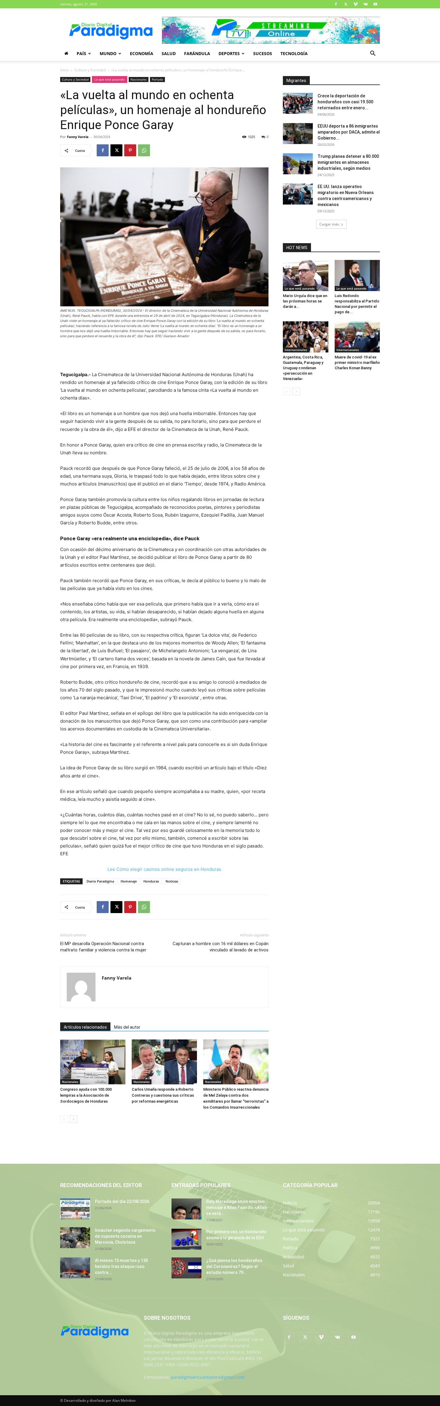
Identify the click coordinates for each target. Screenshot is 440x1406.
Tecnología (294, 53)
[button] (372, 54)
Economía (141, 53)
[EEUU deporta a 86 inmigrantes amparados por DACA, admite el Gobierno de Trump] (298, 133)
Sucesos (262, 53)
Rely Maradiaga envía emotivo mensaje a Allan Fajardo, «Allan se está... (236, 1207)
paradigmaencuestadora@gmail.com (208, 1377)
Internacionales (296, 350)
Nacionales (139, 79)
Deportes (229, 53)
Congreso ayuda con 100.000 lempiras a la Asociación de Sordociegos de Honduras (86, 1095)
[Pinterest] (130, 150)
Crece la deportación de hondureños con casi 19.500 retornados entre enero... (345, 101)
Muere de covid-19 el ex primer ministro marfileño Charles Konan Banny (357, 362)
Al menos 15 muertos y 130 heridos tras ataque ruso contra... (121, 1266)
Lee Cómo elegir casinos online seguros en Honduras (164, 869)
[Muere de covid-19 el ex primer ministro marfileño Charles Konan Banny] (357, 336)
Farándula (197, 53)
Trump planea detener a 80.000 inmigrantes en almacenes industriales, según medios (348, 162)
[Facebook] (335, 4)
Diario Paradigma (100, 881)
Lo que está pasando (110, 79)
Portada (157, 79)
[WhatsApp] (144, 150)
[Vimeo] (355, 4)
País (81, 53)
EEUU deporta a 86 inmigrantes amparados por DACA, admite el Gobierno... (349, 132)
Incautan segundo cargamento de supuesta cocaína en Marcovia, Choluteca (125, 1236)
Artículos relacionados (85, 1027)
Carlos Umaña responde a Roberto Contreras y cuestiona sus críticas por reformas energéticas (163, 1095)
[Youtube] (375, 4)
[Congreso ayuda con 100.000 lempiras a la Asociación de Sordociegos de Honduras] (92, 1061)
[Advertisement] (164, 355)
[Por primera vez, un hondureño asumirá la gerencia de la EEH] (186, 1239)
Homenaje (129, 881)
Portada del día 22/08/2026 (122, 1201)
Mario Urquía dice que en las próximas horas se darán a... (305, 301)
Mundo (108, 53)
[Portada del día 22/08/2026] (75, 1208)
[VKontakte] (365, 4)
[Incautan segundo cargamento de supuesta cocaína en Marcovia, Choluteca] (75, 1237)
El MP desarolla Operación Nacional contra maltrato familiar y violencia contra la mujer (103, 947)
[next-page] (73, 1119)
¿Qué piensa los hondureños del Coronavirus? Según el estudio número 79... (234, 1266)
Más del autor (127, 1027)
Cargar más (329, 224)
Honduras (151, 881)
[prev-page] (64, 1119)
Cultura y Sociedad (90, 69)
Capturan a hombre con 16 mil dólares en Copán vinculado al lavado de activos (220, 947)
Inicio (64, 69)
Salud (169, 53)
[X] (345, 4)
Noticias (172, 881)
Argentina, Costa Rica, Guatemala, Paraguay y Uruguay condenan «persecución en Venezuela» (303, 368)
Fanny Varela (78, 136)
